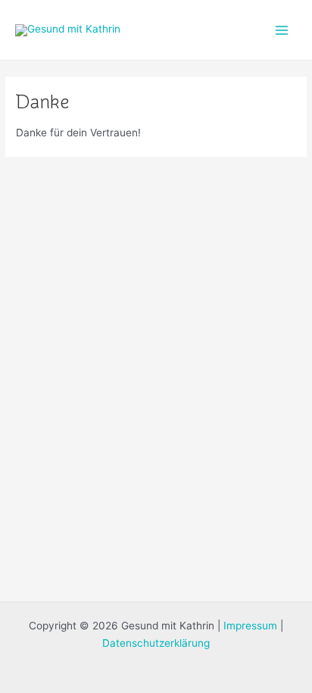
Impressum (250, 626)
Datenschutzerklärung (156, 643)
